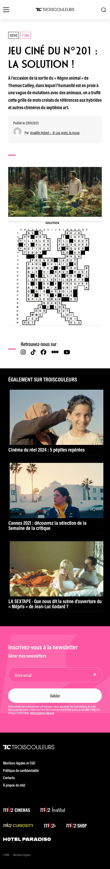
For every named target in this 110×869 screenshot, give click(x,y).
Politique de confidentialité (21, 771)
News (13, 35)
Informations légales (42, 713)
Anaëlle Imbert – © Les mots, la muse (55, 133)
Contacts (9, 778)
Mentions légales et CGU (19, 763)
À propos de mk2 (14, 786)
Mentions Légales (22, 855)
